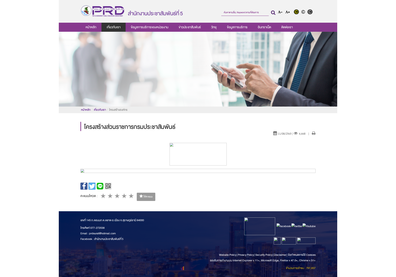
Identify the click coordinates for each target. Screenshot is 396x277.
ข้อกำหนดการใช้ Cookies (302, 254)
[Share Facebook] (83, 186)
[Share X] (91, 186)
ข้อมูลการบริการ (237, 27)
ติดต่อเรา (287, 27)
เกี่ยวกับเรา (113, 27)
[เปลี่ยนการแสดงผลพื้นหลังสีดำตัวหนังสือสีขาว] (311, 12)
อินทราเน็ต (264, 27)
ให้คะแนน (148, 196)
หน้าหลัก (91, 27)
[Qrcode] (108, 186)
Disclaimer (280, 254)
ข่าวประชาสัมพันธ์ (190, 27)
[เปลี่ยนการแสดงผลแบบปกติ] (304, 12)
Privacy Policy (246, 254)
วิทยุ (214, 27)
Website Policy (228, 254)
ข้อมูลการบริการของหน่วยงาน (149, 27)
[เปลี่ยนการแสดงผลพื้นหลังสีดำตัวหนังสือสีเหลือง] (297, 12)
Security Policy (263, 254)
